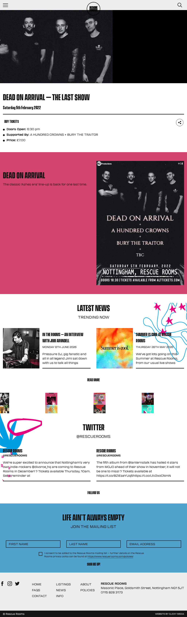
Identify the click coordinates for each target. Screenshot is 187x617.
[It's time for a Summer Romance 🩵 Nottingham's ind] (148, 411)
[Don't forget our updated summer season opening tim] (51, 411)
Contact (39, 596)
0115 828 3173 (112, 592)
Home (36, 584)
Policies (87, 590)
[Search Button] (179, 5)
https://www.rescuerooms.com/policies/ (110, 556)
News (61, 590)
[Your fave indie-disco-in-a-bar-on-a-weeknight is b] (100, 411)
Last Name (78, 544)
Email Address (142, 544)
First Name (18, 544)
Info (59, 596)
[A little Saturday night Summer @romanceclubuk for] (148, 399)
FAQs (36, 590)
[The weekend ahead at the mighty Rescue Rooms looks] (51, 399)
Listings (63, 584)
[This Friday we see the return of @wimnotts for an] (100, 399)
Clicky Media (176, 613)
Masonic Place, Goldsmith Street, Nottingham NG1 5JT (142, 588)
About (85, 584)
